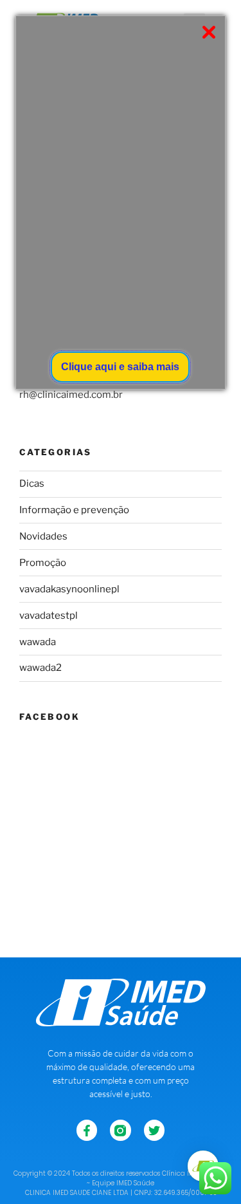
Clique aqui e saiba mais (120, 366)
